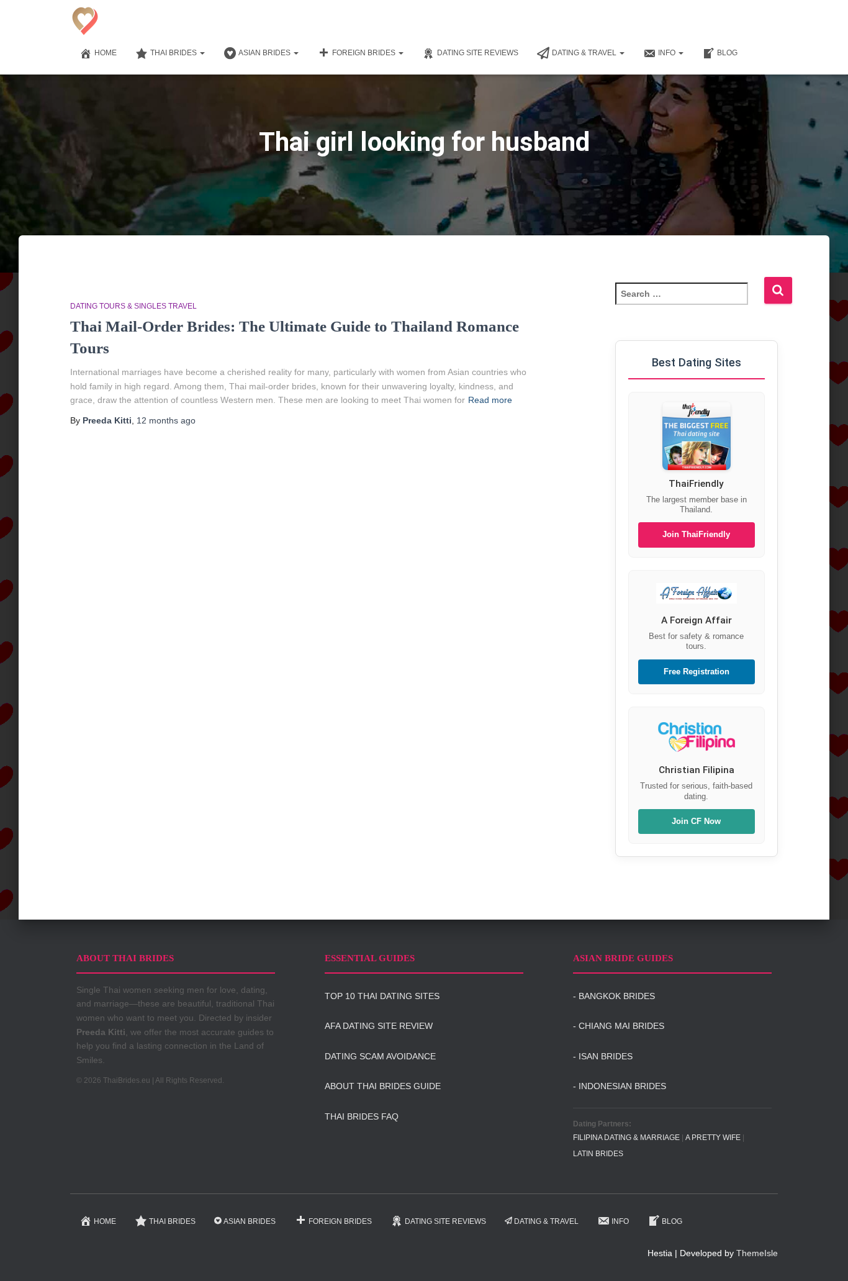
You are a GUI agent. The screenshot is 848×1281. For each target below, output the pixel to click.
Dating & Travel (585, 52)
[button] (202, 52)
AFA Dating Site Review (379, 1026)
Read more (490, 400)
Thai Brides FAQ (362, 1116)
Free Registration (696, 672)
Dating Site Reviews (477, 52)
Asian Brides (265, 52)
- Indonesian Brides (619, 1086)
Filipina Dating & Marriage (626, 1137)
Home (105, 52)
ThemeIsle (757, 1253)
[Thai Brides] (85, 21)
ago (166, 420)
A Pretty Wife (713, 1137)
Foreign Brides (364, 52)
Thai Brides (174, 52)
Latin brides (598, 1153)
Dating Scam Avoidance (380, 1056)
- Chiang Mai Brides (618, 1026)
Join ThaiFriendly (696, 534)
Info (667, 52)
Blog (727, 52)
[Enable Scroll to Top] (823, 1256)
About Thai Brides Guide (383, 1086)
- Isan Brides (603, 1056)
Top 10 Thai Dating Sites (382, 996)
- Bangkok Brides (614, 996)
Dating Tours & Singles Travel (133, 306)
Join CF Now (696, 821)
